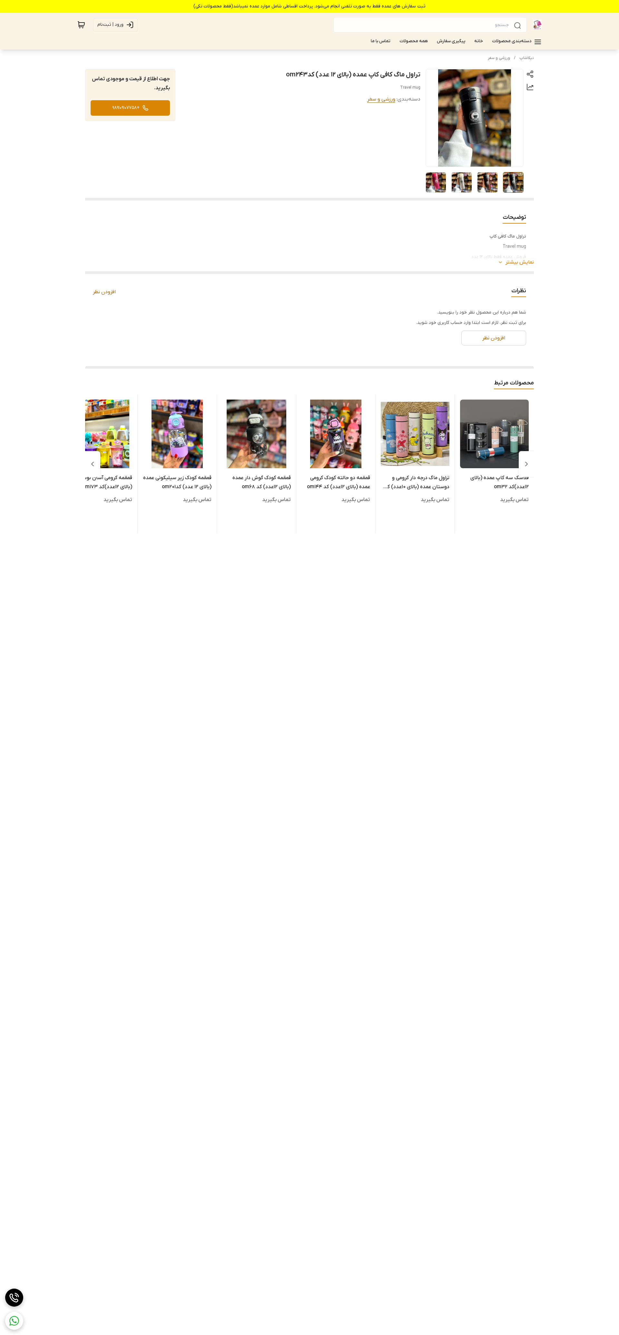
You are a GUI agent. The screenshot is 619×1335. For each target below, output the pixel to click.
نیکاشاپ (526, 58)
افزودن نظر (104, 292)
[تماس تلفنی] (14, 1298)
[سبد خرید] (81, 25)
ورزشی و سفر (499, 58)
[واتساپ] (14, 1321)
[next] (92, 464)
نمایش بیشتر (520, 262)
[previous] (526, 464)
